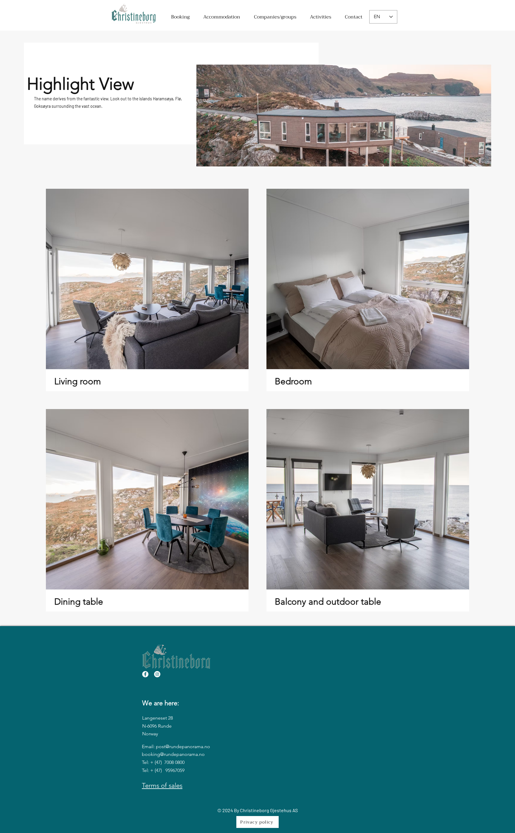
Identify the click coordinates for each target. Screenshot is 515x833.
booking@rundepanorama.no (173, 754)
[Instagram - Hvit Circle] (157, 674)
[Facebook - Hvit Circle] (145, 674)
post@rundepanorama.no (183, 746)
